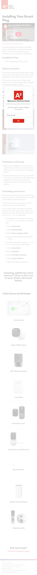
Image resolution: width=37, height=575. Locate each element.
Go (18, 121)
